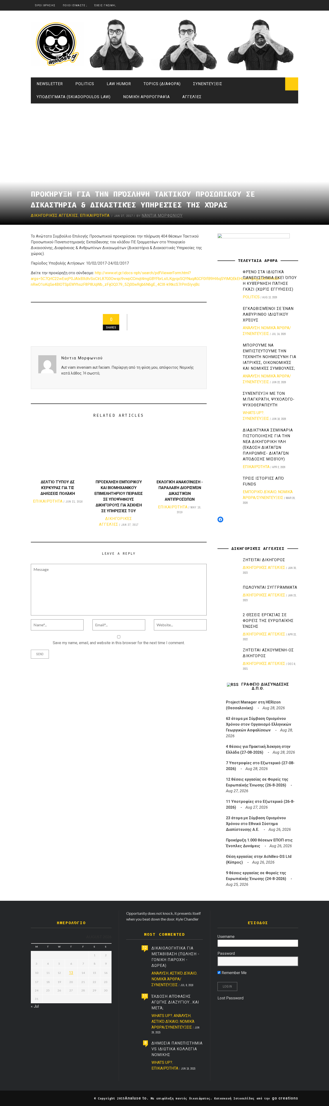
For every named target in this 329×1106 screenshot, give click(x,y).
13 (71, 972)
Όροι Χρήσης (45, 5)
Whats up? (253, 412)
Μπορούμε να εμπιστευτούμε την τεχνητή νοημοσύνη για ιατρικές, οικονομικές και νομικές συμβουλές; (269, 357)
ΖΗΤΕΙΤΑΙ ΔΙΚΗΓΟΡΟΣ (264, 560)
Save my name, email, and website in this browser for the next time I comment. (119, 643)
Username (226, 936)
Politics (84, 84)
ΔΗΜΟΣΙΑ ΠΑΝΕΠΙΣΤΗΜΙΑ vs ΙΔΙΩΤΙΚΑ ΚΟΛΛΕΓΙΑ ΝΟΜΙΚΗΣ (177, 1049)
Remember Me (234, 972)
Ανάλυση (251, 328)
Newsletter (50, 84)
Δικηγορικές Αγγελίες (54, 215)
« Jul (35, 1006)
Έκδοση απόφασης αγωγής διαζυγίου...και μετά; (175, 1002)
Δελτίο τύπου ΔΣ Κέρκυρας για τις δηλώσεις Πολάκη (57, 488)
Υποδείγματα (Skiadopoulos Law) (74, 97)
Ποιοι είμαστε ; (75, 5)
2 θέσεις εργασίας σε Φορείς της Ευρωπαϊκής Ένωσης (268, 621)
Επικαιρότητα (95, 215)
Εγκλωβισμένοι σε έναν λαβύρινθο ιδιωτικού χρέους (268, 314)
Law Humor (119, 84)
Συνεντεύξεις (207, 84)
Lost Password (230, 998)
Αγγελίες (192, 97)
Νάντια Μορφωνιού (162, 215)
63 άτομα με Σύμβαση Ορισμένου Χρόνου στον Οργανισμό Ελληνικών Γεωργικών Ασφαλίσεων (258, 724)
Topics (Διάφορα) (162, 84)
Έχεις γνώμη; (105, 5)
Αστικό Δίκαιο (183, 973)
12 (145, 947)
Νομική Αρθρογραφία (146, 97)
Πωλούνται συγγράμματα (270, 587)
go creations (285, 1098)
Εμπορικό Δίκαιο (259, 492)
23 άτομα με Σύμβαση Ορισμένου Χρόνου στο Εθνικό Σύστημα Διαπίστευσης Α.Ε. (256, 824)
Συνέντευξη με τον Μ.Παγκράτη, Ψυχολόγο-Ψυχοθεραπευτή (269, 399)
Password (226, 953)
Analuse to (136, 1098)
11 (145, 996)
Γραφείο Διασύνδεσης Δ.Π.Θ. (265, 686)
